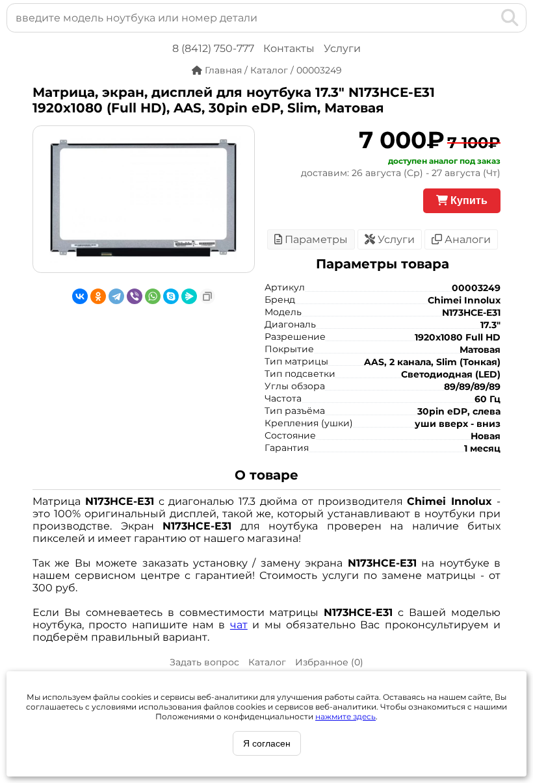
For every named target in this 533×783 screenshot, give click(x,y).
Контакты (289, 48)
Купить (468, 200)
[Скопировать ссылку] (207, 296)
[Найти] (510, 17)
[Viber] (134, 296)
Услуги (342, 48)
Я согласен (267, 743)
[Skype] (171, 296)
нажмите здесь (345, 716)
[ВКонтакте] (80, 296)
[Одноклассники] (98, 296)
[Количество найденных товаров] (489, 17)
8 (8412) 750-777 (213, 48)
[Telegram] (116, 296)
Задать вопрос (204, 662)
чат (239, 625)
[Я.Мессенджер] (189, 296)
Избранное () (329, 662)
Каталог (267, 662)
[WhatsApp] (153, 296)
